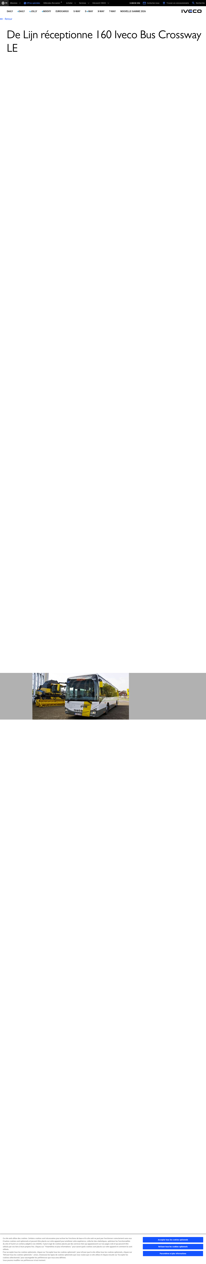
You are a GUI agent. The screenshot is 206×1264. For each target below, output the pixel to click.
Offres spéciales (33, 3)
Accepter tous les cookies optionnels (173, 1240)
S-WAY (76, 11)
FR (6, 3)
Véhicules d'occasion (51, 3)
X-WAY (101, 11)
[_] (135, 3)
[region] (103, 1249)
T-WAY (112, 11)
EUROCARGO (62, 11)
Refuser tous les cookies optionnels (173, 1247)
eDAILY (21, 11)
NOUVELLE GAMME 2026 (133, 11)
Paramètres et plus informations (173, 1253)
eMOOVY (46, 11)
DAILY (10, 11)
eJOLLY (33, 11)
